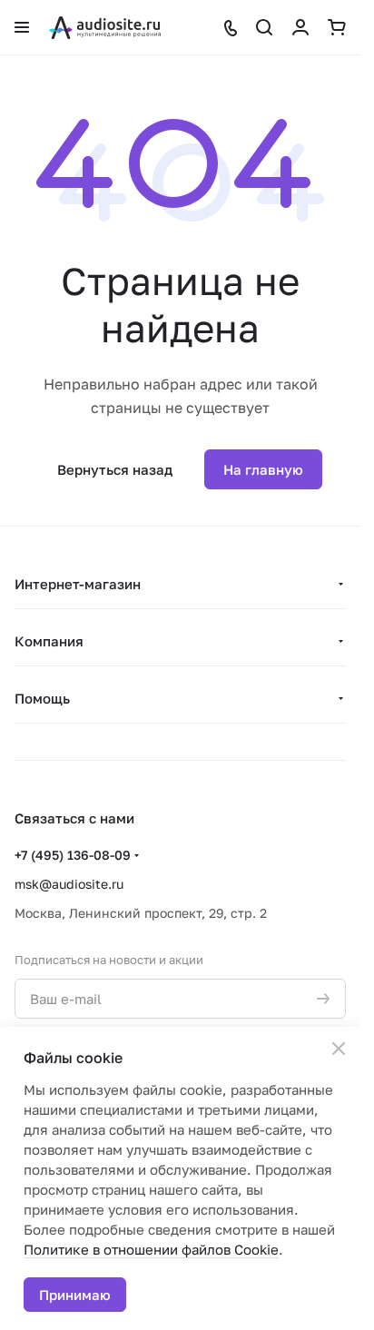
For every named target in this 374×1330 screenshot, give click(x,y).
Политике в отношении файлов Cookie (151, 1249)
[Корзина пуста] (337, 27)
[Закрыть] (338, 1048)
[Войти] (300, 27)
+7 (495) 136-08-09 (73, 854)
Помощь (42, 698)
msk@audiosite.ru (69, 884)
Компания (49, 641)
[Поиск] (264, 27)
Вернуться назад (114, 469)
